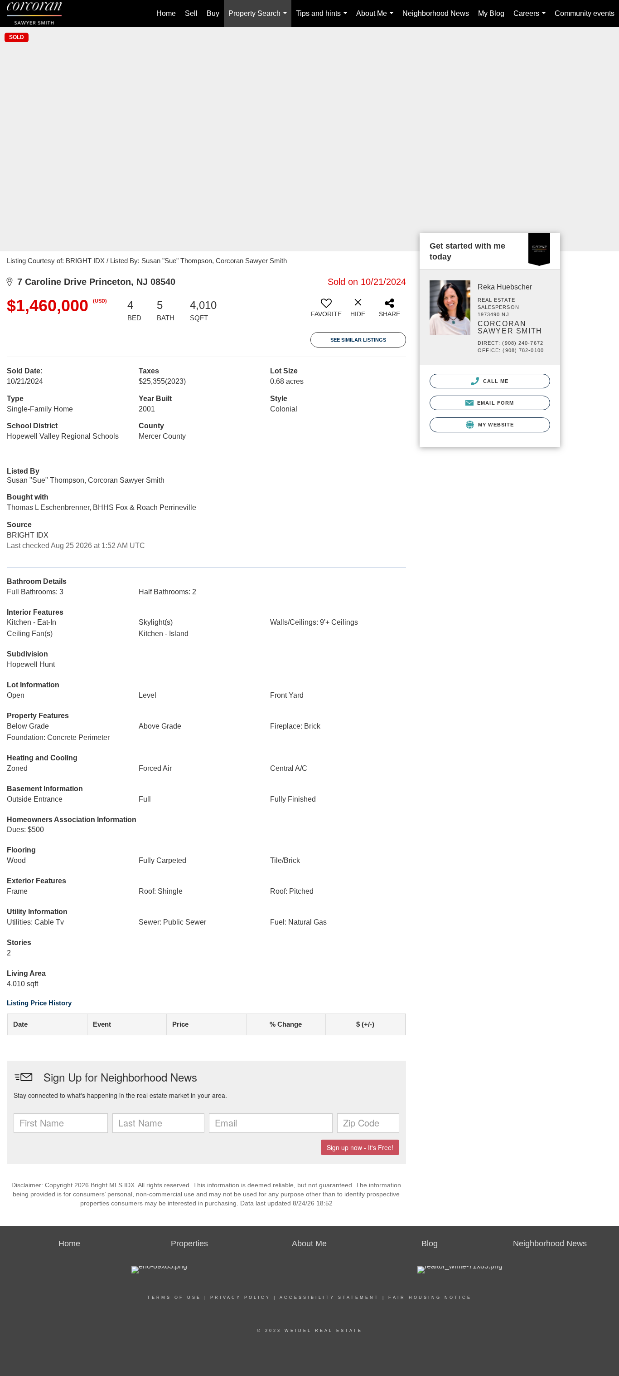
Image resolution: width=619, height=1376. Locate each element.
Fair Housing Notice (430, 1297)
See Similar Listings (358, 340)
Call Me (495, 381)
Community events (584, 13)
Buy (213, 13)
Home (166, 13)
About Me (376, 18)
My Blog (491, 13)
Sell (191, 13)
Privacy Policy (240, 1297)
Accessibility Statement (329, 1297)
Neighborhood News (435, 13)
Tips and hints (323, 18)
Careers (531, 18)
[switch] (326, 311)
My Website (495, 424)
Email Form (494, 403)
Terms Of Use (174, 1297)
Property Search (259, 18)
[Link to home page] (39, 13)
